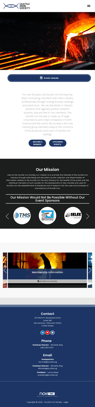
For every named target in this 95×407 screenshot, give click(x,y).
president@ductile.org (47, 375)
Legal (65, 402)
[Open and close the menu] (62, 6)
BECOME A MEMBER (37, 143)
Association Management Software (47, 396)
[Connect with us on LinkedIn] (42, 333)
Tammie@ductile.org (47, 362)
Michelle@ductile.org (47, 368)
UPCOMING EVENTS (58, 143)
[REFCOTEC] (22, 215)
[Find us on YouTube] (47, 333)
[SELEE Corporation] (47, 215)
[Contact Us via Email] (52, 333)
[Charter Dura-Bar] (73, 215)
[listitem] (47, 41)
